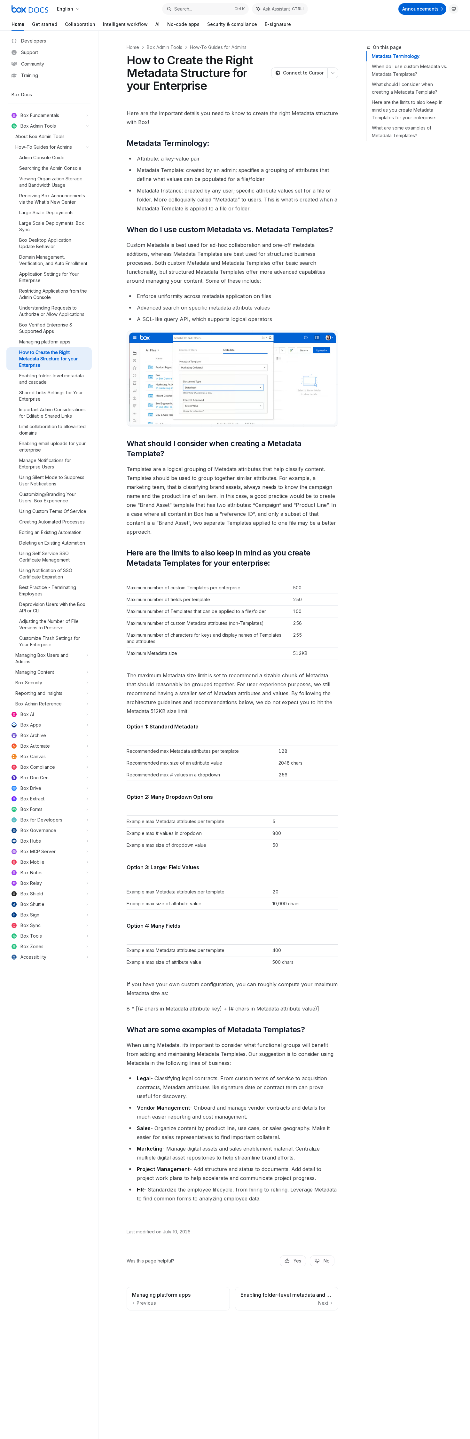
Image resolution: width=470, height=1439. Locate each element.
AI (157, 24)
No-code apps (183, 24)
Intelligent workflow (125, 24)
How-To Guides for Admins (218, 47)
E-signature (278, 24)
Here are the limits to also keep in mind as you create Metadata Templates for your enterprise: (407, 109)
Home (18, 24)
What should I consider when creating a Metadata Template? (404, 88)
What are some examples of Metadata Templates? (401, 131)
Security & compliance (232, 24)
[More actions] (332, 72)
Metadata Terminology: (396, 56)
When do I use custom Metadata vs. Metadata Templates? (409, 70)
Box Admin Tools (164, 47)
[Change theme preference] (453, 9)
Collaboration (80, 24)
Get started (44, 24)
